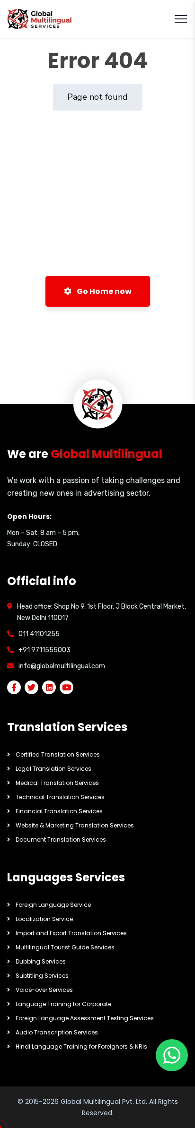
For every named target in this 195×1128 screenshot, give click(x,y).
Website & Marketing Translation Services (75, 825)
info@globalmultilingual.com (61, 666)
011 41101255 (39, 634)
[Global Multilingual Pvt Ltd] (40, 19)
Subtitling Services (42, 976)
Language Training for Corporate (63, 1004)
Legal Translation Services (53, 769)
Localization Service (44, 919)
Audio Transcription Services (57, 1032)
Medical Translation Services (57, 783)
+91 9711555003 (44, 650)
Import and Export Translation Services (71, 933)
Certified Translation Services (58, 754)
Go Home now (103, 291)
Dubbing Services (41, 961)
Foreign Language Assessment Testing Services (85, 1018)
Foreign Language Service (53, 905)
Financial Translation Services (59, 811)
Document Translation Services (61, 839)
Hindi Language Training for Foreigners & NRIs (81, 1046)
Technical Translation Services (60, 797)
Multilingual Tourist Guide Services (65, 947)
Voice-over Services (44, 990)
